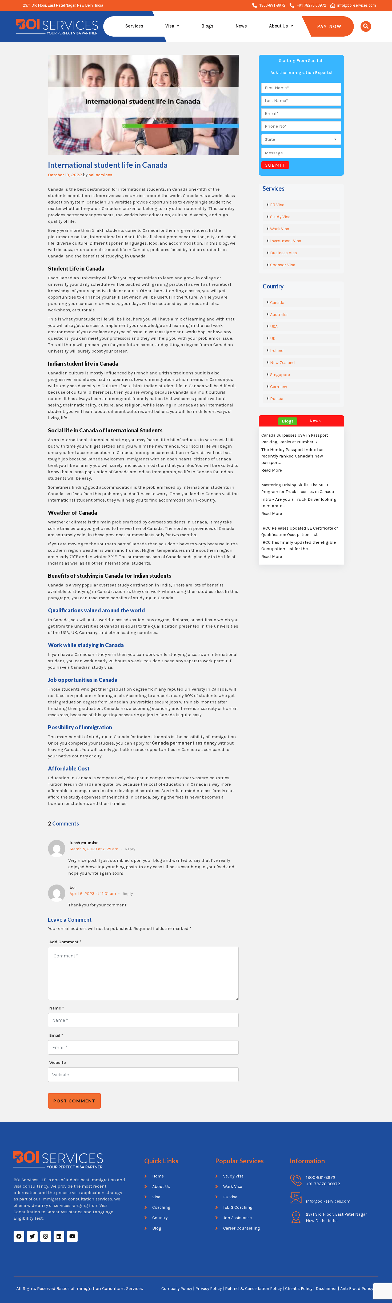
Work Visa (279, 228)
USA (274, 326)
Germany (278, 386)
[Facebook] (19, 1236)
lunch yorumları (84, 842)
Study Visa (280, 216)
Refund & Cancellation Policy (253, 1288)
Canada (277, 302)
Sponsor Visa (282, 264)
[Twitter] (32, 1236)
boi (73, 887)
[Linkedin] (59, 1236)
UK (272, 338)
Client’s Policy (298, 1288)
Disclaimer (327, 1288)
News (241, 26)
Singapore (280, 374)
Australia (278, 314)
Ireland (277, 350)
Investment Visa (285, 240)
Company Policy (176, 1288)
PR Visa (277, 204)
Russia (276, 398)
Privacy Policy (208, 1288)
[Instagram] (45, 1236)
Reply (130, 849)
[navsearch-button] (366, 26)
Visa (169, 26)
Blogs (207, 26)
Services (134, 26)
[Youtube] (72, 1236)
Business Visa (283, 252)
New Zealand (282, 362)
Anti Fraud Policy (356, 1288)
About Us (278, 26)
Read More (271, 470)
